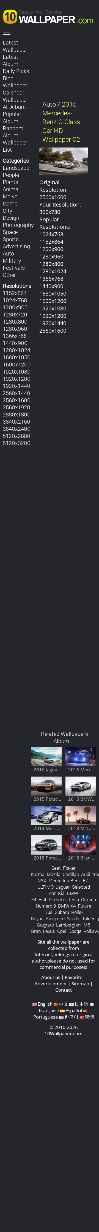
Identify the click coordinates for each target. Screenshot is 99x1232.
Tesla (73, 899)
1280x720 (15, 314)
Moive (10, 196)
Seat (56, 868)
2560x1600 (17, 400)
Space (10, 231)
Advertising (16, 246)
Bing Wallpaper (15, 81)
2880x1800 (17, 414)
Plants (10, 181)
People (11, 174)
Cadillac (71, 874)
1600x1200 (17, 364)
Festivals (14, 267)
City (7, 210)
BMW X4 (67, 906)
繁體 (89, 1017)
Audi (85, 874)
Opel (61, 931)
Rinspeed (55, 918)
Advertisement (51, 983)
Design (11, 217)
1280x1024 (16, 350)
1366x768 (15, 335)
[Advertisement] (63, 535)
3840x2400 (17, 428)
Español (73, 1010)
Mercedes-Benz (64, 880)
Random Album (13, 131)
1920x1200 (17, 378)
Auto (8, 253)
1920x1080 (17, 371)
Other (9, 274)
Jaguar (63, 887)
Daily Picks (16, 70)
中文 (63, 1004)
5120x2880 (16, 435)
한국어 (71, 1017)
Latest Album (10, 60)
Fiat (42, 899)
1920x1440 (16, 385)
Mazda (54, 874)
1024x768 (15, 300)
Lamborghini (68, 925)
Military (12, 260)
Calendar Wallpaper (15, 96)
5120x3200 (17, 442)
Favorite (73, 977)
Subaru (62, 912)
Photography (18, 224)
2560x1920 (16, 407)
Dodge (74, 931)
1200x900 (15, 307)
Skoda (73, 918)
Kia (61, 893)
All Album (14, 106)
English (45, 1004)
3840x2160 (16, 421)
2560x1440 (16, 392)
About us (50, 977)
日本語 (82, 1004)
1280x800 (15, 321)
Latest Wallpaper (15, 46)
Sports (11, 239)
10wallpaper (51, 15)
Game (10, 203)
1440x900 (15, 342)
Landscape (16, 167)
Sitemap (80, 983)
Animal (11, 189)
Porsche (57, 899)
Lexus (49, 931)
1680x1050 (17, 357)
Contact (63, 990)
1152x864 (15, 292)
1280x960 (15, 328)
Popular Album (12, 117)
